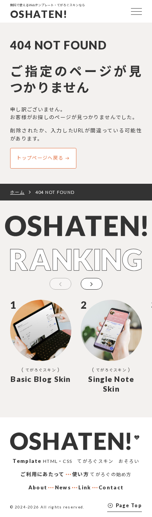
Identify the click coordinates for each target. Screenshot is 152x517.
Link (84, 487)
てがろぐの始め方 (110, 474)
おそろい (128, 461)
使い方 (80, 474)
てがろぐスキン (40, 370)
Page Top (129, 505)
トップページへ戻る (39, 158)
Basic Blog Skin (41, 379)
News (63, 487)
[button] (92, 284)
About (38, 487)
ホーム (17, 192)
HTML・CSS (57, 461)
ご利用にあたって (42, 474)
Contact (111, 487)
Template (26, 461)
